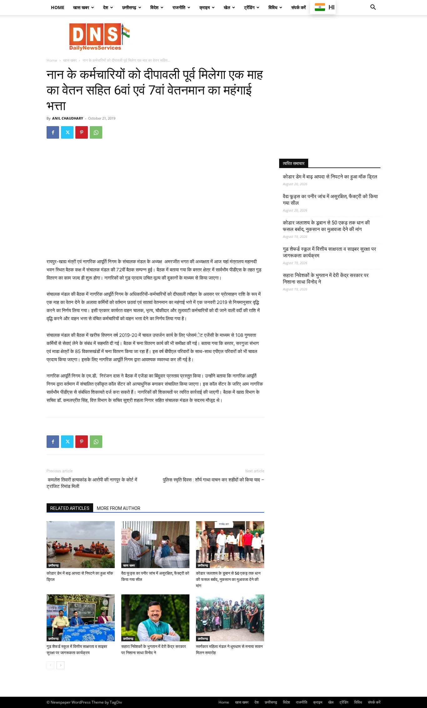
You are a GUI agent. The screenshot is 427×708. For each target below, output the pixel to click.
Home (57, 7)
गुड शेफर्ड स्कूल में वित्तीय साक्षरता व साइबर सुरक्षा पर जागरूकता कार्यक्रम (329, 252)
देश (105, 7)
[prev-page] (50, 665)
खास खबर (81, 7)
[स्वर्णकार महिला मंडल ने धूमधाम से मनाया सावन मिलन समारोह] (230, 617)
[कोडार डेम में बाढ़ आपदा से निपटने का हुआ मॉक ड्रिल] (81, 544)
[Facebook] (53, 132)
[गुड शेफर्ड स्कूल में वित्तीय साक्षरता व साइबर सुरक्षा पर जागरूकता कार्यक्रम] (81, 617)
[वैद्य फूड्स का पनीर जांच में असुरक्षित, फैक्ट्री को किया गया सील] (155, 544)
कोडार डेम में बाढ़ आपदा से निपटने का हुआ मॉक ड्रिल (330, 177)
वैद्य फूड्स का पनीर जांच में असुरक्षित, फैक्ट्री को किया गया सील (330, 199)
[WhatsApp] (96, 132)
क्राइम (204, 7)
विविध (273, 7)
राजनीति (179, 7)
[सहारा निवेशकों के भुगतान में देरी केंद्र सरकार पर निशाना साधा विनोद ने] (155, 617)
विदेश (154, 7)
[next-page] (60, 665)
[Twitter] (67, 132)
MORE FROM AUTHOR (118, 508)
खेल (227, 7)
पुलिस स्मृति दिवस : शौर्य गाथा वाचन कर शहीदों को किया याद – (213, 480)
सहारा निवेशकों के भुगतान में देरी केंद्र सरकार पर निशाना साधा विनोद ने (326, 278)
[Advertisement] (266, 37)
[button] (372, 8)
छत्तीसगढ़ (129, 7)
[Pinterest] (81, 132)
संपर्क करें (298, 7)
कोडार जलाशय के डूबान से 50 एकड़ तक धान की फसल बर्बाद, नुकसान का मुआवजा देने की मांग (228, 579)
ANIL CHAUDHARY (67, 118)
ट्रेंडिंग (249, 7)
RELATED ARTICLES (69, 508)
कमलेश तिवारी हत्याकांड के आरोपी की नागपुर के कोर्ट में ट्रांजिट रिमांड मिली (92, 483)
